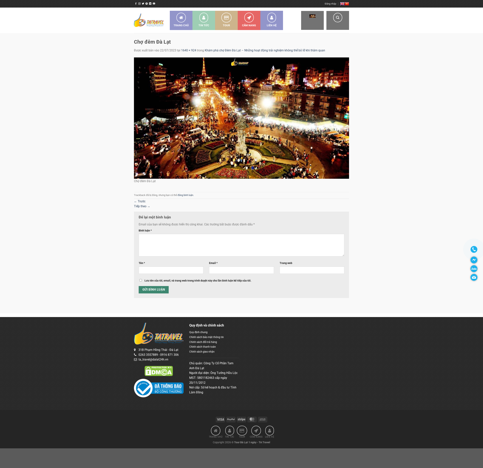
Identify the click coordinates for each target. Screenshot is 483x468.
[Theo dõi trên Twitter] (143, 3)
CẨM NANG (249, 25)
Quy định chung (198, 332)
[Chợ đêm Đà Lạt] (241, 118)
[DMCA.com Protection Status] (159, 370)
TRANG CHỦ (181, 25)
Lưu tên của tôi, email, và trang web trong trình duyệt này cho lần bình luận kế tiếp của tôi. (198, 280)
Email (213, 263)
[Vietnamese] (347, 4)
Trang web (286, 263)
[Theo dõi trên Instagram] (139, 3)
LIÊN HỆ (272, 25)
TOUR (226, 25)
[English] (342, 4)
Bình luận (145, 230)
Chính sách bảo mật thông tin (206, 337)
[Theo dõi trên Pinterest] (146, 3)
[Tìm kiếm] (337, 20)
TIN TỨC (203, 25)
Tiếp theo (142, 206)
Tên (142, 263)
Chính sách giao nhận (202, 351)
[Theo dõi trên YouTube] (154, 3)
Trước (139, 201)
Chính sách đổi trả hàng (203, 341)
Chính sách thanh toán (202, 346)
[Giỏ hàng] (312, 20)
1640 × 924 (188, 50)
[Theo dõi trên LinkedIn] (150, 3)
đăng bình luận (185, 195)
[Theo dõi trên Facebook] (136, 3)
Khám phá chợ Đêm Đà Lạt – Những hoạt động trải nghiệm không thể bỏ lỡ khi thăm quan (265, 50)
